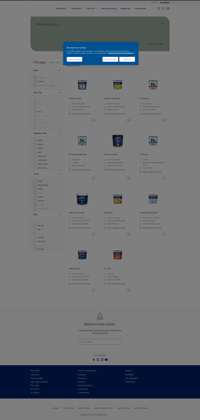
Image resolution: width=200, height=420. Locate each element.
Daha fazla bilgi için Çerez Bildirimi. (121, 53)
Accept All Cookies (110, 59)
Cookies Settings (74, 59)
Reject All (127, 59)
